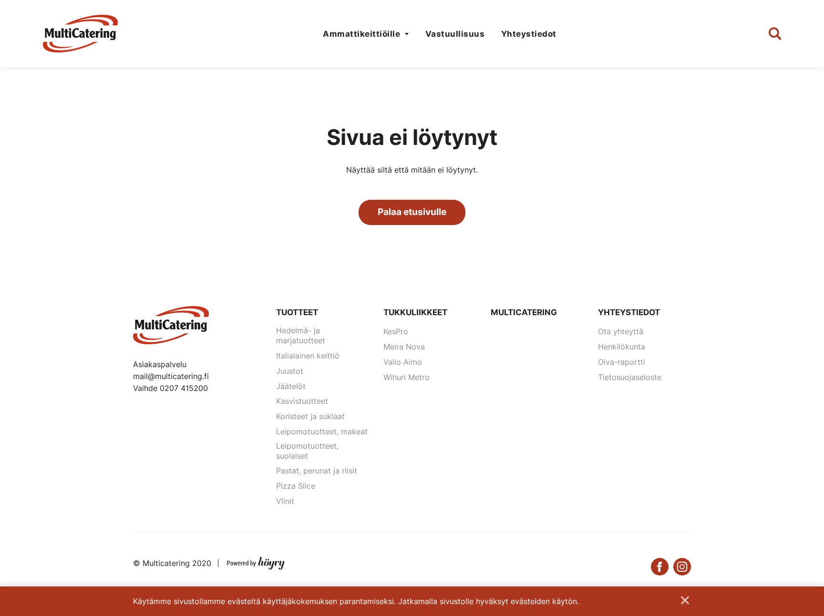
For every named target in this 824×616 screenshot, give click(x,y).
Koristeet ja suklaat (310, 416)
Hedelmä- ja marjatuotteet (300, 335)
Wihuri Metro (406, 377)
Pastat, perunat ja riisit (316, 470)
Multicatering (524, 312)
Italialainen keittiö (308, 355)
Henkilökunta (621, 346)
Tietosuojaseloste (629, 377)
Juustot (289, 371)
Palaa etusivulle (412, 211)
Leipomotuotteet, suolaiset (307, 451)
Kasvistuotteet (302, 401)
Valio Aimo (402, 362)
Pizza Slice (295, 486)
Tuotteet (297, 312)
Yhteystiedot (528, 34)
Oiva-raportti (621, 362)
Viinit (285, 501)
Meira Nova (404, 346)
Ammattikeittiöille (361, 34)
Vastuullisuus (455, 34)
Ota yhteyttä (620, 331)
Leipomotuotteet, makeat (322, 431)
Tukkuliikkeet (415, 312)
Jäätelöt (291, 386)
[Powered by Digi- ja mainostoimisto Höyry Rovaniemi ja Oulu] (256, 561)
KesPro (395, 331)
